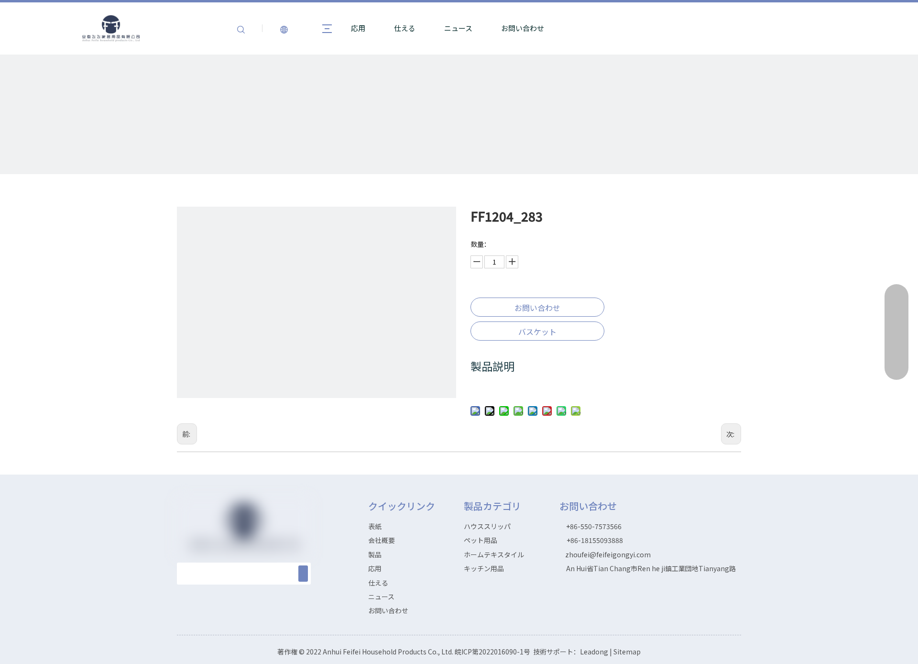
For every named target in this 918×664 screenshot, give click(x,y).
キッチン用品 (484, 568)
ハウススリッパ (487, 526)
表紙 (375, 526)
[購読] (303, 573)
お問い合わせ (522, 28)
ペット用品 (480, 540)
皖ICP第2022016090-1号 (493, 651)
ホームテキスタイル (494, 554)
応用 (358, 28)
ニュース (458, 28)
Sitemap (627, 651)
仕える (404, 28)
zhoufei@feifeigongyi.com (608, 554)
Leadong (594, 651)
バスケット (537, 331)
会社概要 (381, 540)
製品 (375, 554)
